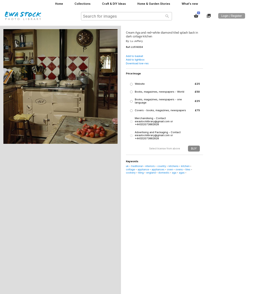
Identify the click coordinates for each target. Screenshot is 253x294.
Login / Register (231, 15)
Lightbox (209, 16)
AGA (174, 172)
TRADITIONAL (137, 166)
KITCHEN (185, 166)
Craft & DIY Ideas (114, 3)
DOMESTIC (163, 172)
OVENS (179, 169)
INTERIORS (150, 166)
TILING (141, 172)
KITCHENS (173, 166)
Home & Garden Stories (153, 3)
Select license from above (164, 148)
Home (59, 3)
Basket (196, 16)
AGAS (182, 172)
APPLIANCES (158, 169)
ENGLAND (151, 172)
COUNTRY (161, 166)
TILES (187, 169)
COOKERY (131, 172)
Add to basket (134, 56)
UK (127, 166)
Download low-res (137, 63)
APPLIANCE (143, 169)
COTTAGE (130, 169)
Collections (83, 3)
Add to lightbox (135, 59)
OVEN (170, 169)
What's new (190, 3)
